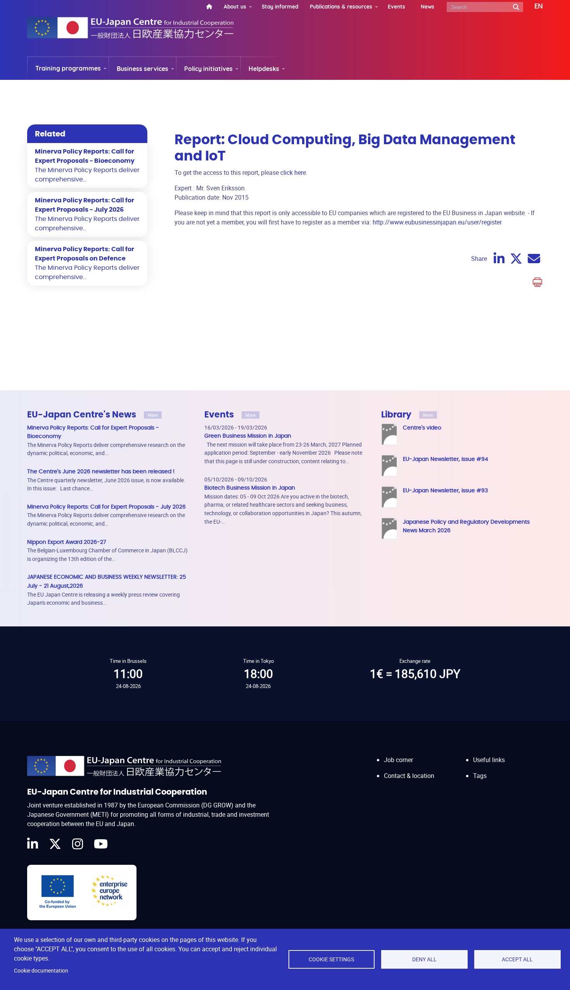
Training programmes (68, 68)
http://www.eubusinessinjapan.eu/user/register (437, 222)
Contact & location (409, 775)
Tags (480, 775)
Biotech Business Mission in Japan (249, 488)
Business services (142, 68)
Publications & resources (341, 6)
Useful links (489, 759)
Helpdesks (264, 68)
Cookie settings (331, 959)
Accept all (517, 959)
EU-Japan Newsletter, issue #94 (445, 459)
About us (235, 6)
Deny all (424, 959)
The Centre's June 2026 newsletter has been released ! (100, 471)
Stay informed (280, 6)
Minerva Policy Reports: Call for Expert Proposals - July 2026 (106, 507)
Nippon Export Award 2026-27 (66, 542)
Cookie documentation (41, 970)
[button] (533, 6)
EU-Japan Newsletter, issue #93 (445, 490)
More (153, 415)
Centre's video (422, 428)
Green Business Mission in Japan (247, 436)
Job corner (398, 759)
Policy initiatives (208, 68)
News (427, 6)
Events (396, 6)
